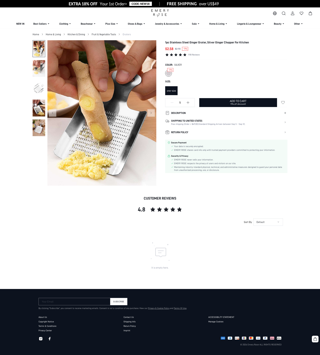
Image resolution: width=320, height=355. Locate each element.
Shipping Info (130, 321)
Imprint (127, 330)
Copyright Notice (46, 321)
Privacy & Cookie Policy (158, 308)
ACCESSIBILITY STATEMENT (221, 317)
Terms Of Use (180, 308)
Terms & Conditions (47, 326)
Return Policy (130, 326)
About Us (43, 317)
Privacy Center (45, 330)
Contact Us (129, 317)
